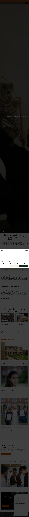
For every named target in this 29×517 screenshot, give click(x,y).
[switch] (11, 263)
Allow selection (14, 266)
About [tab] (24, 252)
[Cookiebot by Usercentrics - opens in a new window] (25, 250)
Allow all (24, 266)
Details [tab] (14, 252)
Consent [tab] (5, 252)
